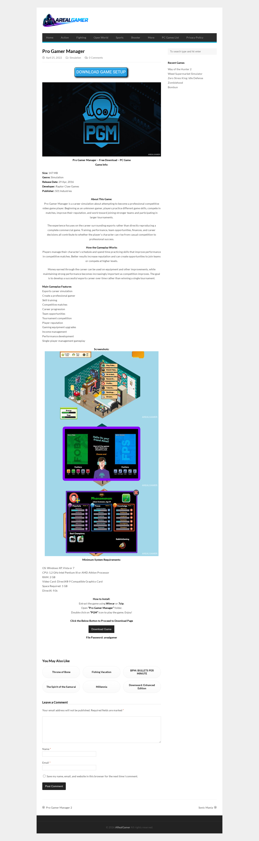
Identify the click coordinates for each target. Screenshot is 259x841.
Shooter (135, 37)
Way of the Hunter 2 (180, 69)
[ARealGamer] (65, 20)
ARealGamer (123, 827)
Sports (119, 37)
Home (49, 37)
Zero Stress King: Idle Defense (185, 78)
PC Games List (170, 37)
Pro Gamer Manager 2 (59, 807)
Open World (101, 37)
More (151, 37)
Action (65, 37)
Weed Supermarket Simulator (185, 73)
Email (46, 762)
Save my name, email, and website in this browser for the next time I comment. (92, 776)
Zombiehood (175, 82)
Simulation (75, 57)
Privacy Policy (194, 37)
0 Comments (96, 57)
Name (46, 749)
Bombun (173, 87)
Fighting (81, 37)
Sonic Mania (206, 807)
